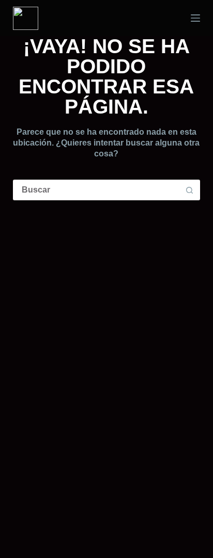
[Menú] (195, 18)
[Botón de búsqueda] (189, 190)
